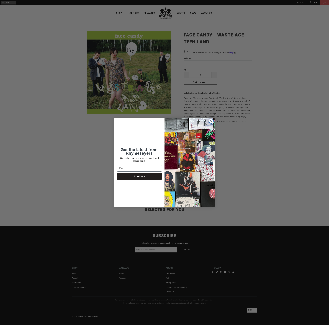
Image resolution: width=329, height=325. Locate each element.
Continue (139, 176)
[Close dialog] (211, 121)
